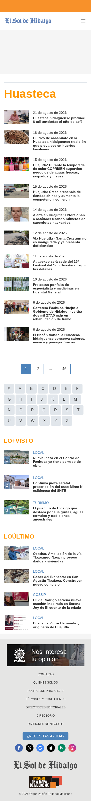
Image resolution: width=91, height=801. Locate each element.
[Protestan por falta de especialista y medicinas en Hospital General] (16, 285)
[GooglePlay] (62, 748)
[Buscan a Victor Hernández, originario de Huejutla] (16, 622)
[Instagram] (72, 748)
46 (64, 369)
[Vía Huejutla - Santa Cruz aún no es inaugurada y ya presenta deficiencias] (16, 239)
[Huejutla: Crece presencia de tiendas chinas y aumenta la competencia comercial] (16, 192)
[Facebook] (19, 748)
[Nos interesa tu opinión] (45, 655)
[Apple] (51, 748)
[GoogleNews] (40, 748)
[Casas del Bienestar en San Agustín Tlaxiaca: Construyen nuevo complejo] (16, 577)
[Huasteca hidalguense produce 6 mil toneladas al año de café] (16, 117)
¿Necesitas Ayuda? (45, 736)
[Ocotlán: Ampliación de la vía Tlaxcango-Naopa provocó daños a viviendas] (16, 554)
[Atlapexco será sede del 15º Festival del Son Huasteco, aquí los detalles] (16, 262)
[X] (29, 748)
